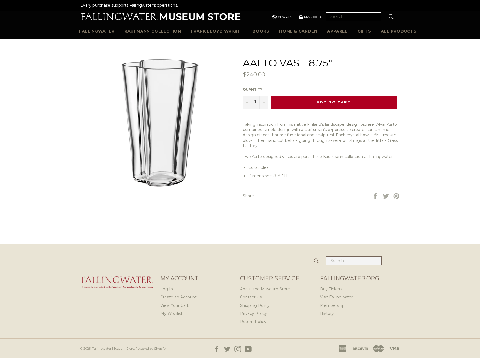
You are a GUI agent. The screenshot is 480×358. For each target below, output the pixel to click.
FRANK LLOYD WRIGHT (217, 31)
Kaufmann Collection (152, 31)
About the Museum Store (265, 289)
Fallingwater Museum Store (113, 348)
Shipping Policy (255, 305)
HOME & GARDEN (298, 31)
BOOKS (260, 31)
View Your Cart (174, 305)
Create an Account (178, 297)
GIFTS (364, 31)
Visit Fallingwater (336, 297)
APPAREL (337, 31)
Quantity (252, 89)
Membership (332, 305)
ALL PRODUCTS (398, 31)
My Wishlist (171, 313)
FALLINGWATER (96, 31)
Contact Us (251, 297)
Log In (166, 289)
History (327, 313)
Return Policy (253, 321)
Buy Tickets (331, 289)
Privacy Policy (253, 313)
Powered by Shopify (151, 348)
